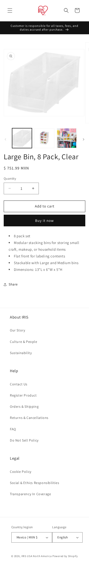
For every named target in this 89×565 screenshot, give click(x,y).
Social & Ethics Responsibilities (34, 483)
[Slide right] (83, 139)
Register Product (23, 395)
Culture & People (23, 341)
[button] (9, 10)
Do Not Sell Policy (24, 440)
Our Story (17, 330)
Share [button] (13, 284)
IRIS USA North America (36, 556)
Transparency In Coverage (30, 494)
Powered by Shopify (65, 556)
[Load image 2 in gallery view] (44, 138)
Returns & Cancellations (29, 417)
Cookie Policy (20, 471)
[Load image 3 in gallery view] (67, 138)
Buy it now (44, 220)
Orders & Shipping (24, 406)
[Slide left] (5, 139)
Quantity (10, 178)
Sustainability (21, 353)
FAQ (13, 429)
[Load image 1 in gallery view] (22, 138)
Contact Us (18, 384)
